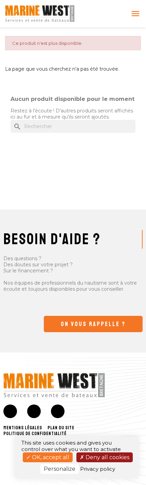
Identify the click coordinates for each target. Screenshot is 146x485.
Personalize (59, 469)
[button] (93, 324)
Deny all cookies (106, 457)
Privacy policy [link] (97, 469)
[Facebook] (10, 411)
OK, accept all (50, 457)
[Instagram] (34, 411)
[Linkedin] (58, 411)
